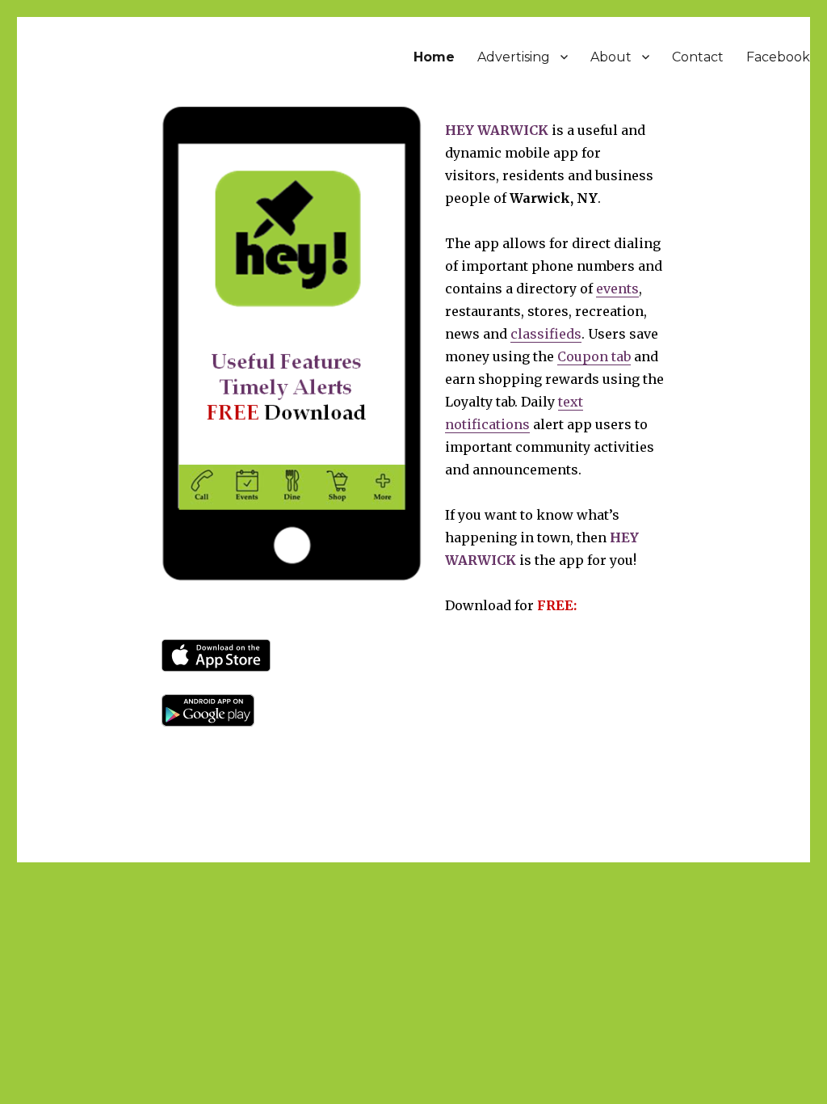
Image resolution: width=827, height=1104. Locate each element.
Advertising (513, 57)
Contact (698, 57)
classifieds (545, 334)
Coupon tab (594, 356)
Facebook (778, 57)
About (611, 57)
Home (434, 57)
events (617, 288)
